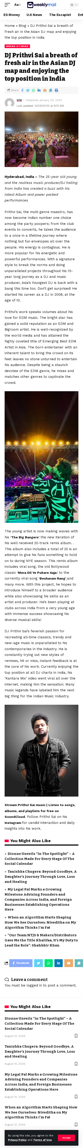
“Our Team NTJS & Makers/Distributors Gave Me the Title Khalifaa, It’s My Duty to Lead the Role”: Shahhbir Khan (41, 940)
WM (19, 100)
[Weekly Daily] (41, 4)
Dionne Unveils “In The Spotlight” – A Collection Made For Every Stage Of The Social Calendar (40, 859)
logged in (34, 985)
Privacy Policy (17, 1140)
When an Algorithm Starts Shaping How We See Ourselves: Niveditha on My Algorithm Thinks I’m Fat (40, 922)
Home (10, 26)
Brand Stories (17, 46)
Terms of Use (42, 1140)
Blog (22, 26)
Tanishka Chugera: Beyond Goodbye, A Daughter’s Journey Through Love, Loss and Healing (41, 876)
